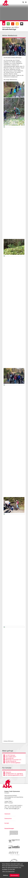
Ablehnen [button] (5, 875)
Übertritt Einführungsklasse (12, 762)
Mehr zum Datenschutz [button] (8, 871)
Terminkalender (9, 758)
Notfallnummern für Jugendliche (14, 773)
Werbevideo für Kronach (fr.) (13, 759)
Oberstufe (8, 772)
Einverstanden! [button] (14, 875)
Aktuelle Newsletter (10, 761)
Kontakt (6, 823)
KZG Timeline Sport (10, 756)
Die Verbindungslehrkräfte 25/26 (14, 775)
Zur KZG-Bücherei (10, 755)
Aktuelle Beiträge (9, 29)
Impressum (7, 814)
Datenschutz (8, 818)
